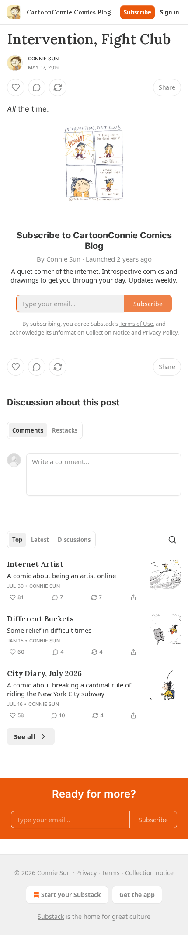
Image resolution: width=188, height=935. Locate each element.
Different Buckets (40, 619)
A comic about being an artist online (61, 575)
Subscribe (137, 12)
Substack (51, 916)
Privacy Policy (160, 332)
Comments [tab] (27, 430)
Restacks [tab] (64, 430)
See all (24, 736)
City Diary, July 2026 (44, 673)
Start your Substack (71, 894)
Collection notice (149, 873)
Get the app (137, 894)
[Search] (172, 539)
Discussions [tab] (74, 540)
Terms (111, 873)
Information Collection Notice (91, 332)
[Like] (15, 87)
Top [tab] (17, 540)
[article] (94, 581)
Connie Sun (43, 59)
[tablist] (45, 430)
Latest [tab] (40, 540)
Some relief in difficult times (49, 630)
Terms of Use (136, 324)
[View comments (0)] (36, 87)
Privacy (86, 873)
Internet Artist (35, 564)
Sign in (169, 12)
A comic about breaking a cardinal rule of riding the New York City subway (69, 689)
